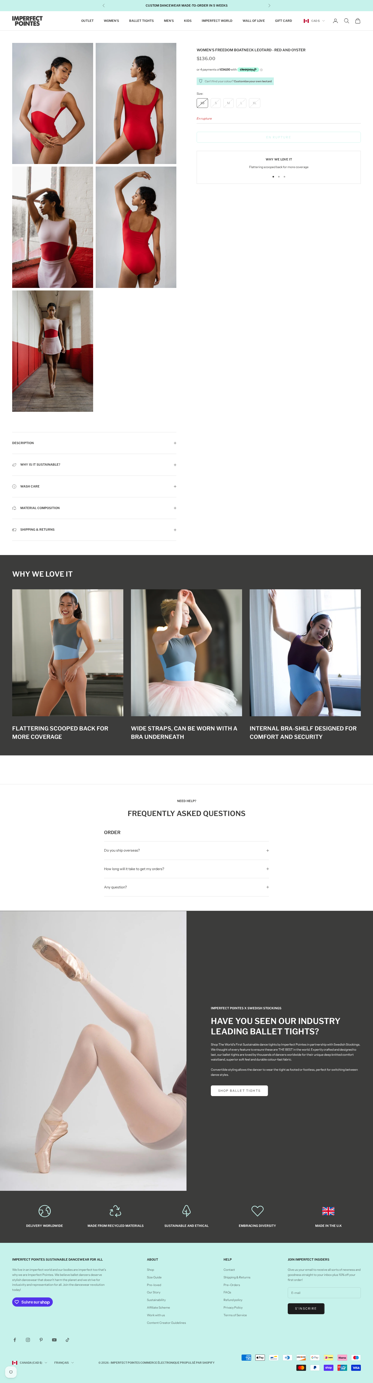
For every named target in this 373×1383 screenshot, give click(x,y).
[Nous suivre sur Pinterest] (41, 1339)
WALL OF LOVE (254, 21)
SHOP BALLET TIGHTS (239, 1091)
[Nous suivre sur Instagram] (27, 1339)
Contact (229, 1270)
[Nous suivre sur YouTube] (54, 1339)
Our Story (153, 1292)
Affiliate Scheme (158, 1307)
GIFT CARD (283, 21)
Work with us (156, 1315)
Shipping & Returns (237, 1277)
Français (61, 1362)
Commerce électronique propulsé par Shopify (177, 1362)
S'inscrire (306, 1308)
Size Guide (154, 1277)
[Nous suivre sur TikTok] (67, 1339)
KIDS (188, 21)
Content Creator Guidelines (166, 1323)
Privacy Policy (233, 1307)
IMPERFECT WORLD (217, 21)
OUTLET (87, 21)
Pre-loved (154, 1285)
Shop (150, 1270)
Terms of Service (235, 1315)
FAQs (227, 1292)
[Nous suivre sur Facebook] (14, 1339)
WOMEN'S (111, 21)
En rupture (278, 137)
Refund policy (233, 1300)
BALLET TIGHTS (141, 21)
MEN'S (169, 21)
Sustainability (156, 1300)
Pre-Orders (232, 1285)
